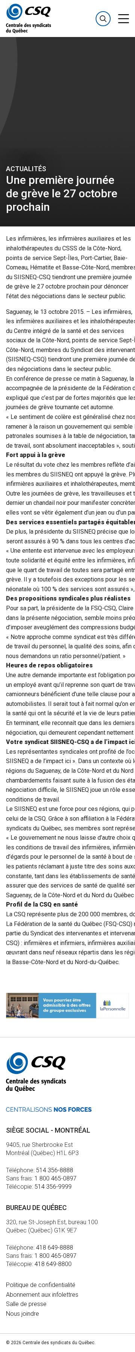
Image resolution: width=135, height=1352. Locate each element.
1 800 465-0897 (55, 1178)
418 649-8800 (53, 1264)
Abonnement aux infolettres (42, 1294)
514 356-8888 (54, 1170)
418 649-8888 (54, 1247)
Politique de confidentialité (40, 1284)
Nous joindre (22, 1313)
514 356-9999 (53, 1186)
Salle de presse (26, 1304)
